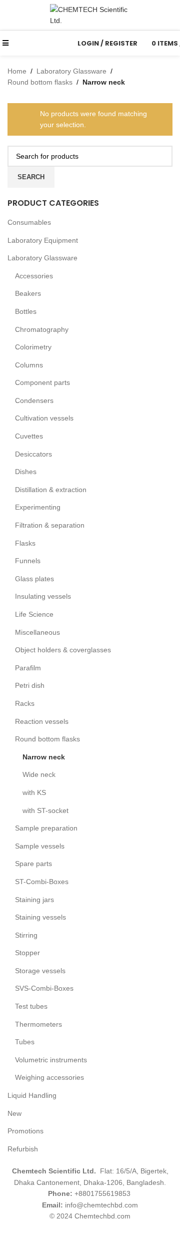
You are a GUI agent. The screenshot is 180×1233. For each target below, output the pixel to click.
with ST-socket (45, 810)
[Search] (63, 43)
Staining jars (34, 900)
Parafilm (28, 668)
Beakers (28, 293)
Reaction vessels (41, 721)
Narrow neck (43, 757)
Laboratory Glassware (43, 258)
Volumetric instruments (51, 1060)
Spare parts (33, 864)
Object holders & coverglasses (63, 650)
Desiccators (33, 454)
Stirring (26, 935)
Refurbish (23, 1149)
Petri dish (29, 685)
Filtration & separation (49, 525)
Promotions (26, 1131)
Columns (29, 365)
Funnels (27, 561)
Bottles (25, 311)
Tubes (24, 1042)
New (15, 1113)
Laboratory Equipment (43, 240)
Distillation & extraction (50, 490)
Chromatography (41, 329)
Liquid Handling (32, 1095)
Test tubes (31, 1006)
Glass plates (34, 579)
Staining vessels (40, 917)
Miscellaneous (37, 632)
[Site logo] (90, 15)
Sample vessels (39, 846)
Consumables (29, 222)
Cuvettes (29, 436)
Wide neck (39, 774)
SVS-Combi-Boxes (44, 988)
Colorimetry (33, 347)
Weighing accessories (49, 1077)
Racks (24, 703)
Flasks (25, 543)
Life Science (34, 614)
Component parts (42, 382)
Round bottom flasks (47, 739)
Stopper (27, 953)
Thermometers (38, 1024)
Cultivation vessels (44, 418)
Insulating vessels (43, 596)
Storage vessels (40, 971)
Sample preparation (46, 828)
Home (17, 71)
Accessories (34, 276)
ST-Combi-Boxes (41, 882)
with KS (34, 792)
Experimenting (37, 507)
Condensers (34, 400)
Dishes (25, 472)
